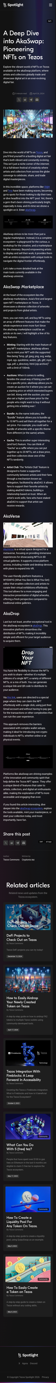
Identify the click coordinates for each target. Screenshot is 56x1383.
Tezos (39, 152)
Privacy (45, 1377)
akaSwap (30, 209)
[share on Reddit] (25, 99)
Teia (10, 190)
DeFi (49, 21)
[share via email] (37, 99)
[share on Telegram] (31, 99)
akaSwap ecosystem (31, 808)
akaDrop (37, 625)
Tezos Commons (11, 859)
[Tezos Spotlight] (13, 5)
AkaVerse (8, 549)
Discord (33, 1363)
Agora (25, 1363)
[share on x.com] (19, 99)
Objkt (47, 186)
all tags (48, 842)
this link (11, 697)
